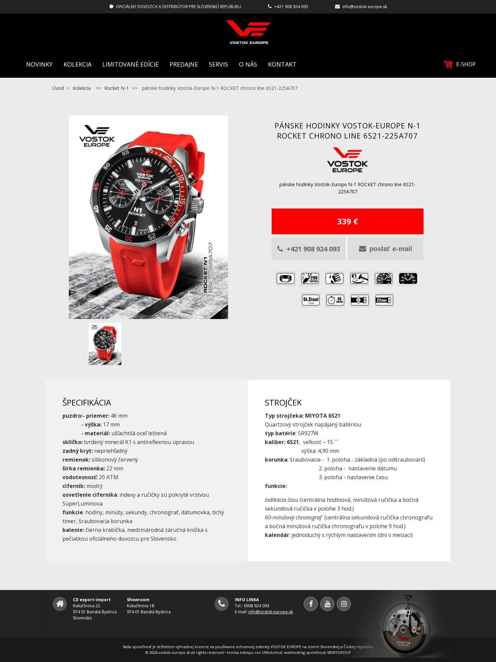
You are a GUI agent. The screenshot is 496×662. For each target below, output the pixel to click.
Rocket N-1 (116, 88)
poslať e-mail (390, 248)
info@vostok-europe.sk (364, 6)
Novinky (39, 64)
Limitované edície (130, 64)
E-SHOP (466, 64)
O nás (248, 64)
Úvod (58, 88)
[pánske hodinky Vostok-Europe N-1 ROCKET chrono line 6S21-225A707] (148, 315)
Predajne (183, 64)
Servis (218, 64)
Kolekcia (77, 64)
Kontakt (282, 64)
